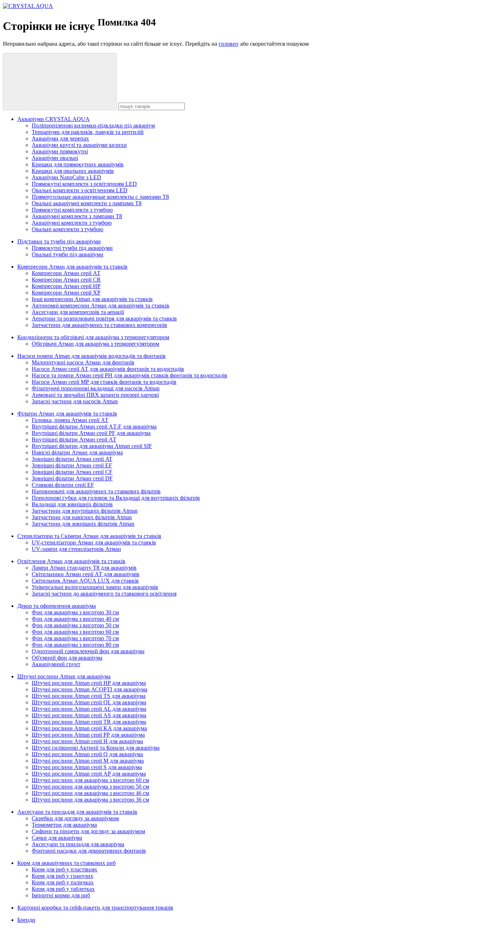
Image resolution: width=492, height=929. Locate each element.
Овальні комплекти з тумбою (67, 229)
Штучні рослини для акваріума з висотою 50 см (90, 787)
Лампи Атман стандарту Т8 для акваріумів (84, 568)
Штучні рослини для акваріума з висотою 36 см (90, 799)
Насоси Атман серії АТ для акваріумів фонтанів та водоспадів (108, 369)
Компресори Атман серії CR (66, 280)
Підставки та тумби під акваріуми (59, 241)
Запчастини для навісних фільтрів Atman (82, 517)
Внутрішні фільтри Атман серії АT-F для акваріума (94, 426)
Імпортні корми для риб (61, 895)
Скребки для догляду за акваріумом (75, 818)
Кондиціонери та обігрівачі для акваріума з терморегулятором (93, 337)
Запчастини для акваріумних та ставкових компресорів (99, 325)
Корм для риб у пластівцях (64, 869)
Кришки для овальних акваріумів (73, 171)
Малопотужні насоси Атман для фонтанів (83, 362)
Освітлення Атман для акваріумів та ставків (71, 561)
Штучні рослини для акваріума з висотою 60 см (90, 780)
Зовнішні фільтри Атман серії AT (72, 459)
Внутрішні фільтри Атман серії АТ (74, 439)
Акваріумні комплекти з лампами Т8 (77, 216)
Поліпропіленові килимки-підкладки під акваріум (93, 125)
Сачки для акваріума (57, 838)
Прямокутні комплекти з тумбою (72, 210)
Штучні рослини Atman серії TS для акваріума (89, 696)
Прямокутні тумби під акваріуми (72, 248)
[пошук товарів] (60, 81)
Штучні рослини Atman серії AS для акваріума (89, 715)
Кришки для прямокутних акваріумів (78, 164)
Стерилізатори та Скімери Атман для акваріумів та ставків (89, 536)
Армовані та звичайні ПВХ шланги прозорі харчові (95, 395)
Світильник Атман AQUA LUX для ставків (85, 581)
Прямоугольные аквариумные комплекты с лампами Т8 (100, 197)
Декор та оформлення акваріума (56, 606)
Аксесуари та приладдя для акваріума (78, 844)
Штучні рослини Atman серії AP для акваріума (89, 774)
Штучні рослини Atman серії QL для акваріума (89, 702)
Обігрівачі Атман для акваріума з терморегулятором (95, 344)
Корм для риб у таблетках (63, 889)
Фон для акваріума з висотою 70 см (75, 638)
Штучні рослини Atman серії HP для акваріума (89, 683)
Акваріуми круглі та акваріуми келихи (79, 145)
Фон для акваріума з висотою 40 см (75, 619)
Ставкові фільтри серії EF (63, 485)
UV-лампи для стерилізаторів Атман (76, 549)
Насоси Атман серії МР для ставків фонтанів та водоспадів (104, 382)
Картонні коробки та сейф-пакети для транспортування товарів (95, 908)
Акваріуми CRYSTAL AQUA (53, 119)
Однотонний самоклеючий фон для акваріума (88, 651)
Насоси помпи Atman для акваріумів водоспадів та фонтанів (91, 356)
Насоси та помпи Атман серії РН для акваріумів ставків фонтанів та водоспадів (129, 375)
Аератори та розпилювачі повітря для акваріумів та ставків (104, 318)
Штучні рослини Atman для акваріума (64, 676)
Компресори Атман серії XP (66, 293)
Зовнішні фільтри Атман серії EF (72, 465)
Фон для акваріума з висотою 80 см (75, 645)
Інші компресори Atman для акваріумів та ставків (92, 299)
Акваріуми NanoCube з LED (66, 177)
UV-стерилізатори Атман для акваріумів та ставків (94, 542)
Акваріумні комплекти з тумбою (72, 223)
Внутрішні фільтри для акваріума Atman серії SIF (92, 446)
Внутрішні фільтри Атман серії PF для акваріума (91, 433)
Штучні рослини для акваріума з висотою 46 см (90, 793)
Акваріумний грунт (56, 664)
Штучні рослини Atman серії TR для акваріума (89, 722)
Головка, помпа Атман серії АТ (70, 420)
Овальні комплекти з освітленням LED (80, 190)
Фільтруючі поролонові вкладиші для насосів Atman (96, 388)
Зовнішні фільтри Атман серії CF (72, 472)
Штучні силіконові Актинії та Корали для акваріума (96, 748)
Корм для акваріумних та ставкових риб (66, 863)
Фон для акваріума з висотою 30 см (75, 612)
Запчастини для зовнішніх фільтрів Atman (83, 524)
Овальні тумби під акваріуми (67, 254)
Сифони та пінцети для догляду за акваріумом (88, 831)
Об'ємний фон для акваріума (67, 658)
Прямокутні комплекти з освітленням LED (84, 184)
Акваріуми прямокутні (60, 151)
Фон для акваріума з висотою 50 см (75, 625)
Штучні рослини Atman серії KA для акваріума (89, 728)
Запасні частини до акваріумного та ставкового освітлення (104, 594)
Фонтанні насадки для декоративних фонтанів (89, 851)
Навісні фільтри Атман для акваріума (77, 452)
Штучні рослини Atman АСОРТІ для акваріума (89, 689)
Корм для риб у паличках (63, 882)
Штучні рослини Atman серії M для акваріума (88, 761)
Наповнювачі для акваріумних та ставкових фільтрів (96, 491)
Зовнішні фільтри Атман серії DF (72, 478)
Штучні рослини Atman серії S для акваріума (87, 767)
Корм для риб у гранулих (62, 876)
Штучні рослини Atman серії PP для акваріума (88, 735)
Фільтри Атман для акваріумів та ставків (67, 413)
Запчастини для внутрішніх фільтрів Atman (85, 511)
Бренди (26, 920)
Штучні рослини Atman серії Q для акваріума (87, 754)
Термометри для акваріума (64, 825)
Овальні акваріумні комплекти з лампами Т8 (87, 203)
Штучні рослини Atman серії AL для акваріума (89, 709)
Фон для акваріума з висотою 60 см (75, 632)
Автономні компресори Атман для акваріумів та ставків (100, 305)
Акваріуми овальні (55, 158)
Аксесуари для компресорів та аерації (78, 312)
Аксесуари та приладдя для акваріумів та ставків (77, 812)
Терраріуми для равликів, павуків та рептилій (88, 132)
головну (229, 44)
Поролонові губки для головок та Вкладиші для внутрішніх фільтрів (116, 498)
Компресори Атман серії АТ (66, 273)
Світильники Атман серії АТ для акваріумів (85, 574)
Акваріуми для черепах (60, 138)
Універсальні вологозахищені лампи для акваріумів (95, 587)
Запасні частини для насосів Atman (75, 401)
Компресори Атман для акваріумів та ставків (72, 267)
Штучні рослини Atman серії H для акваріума (87, 741)
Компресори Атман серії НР (66, 286)
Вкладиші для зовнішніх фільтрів (72, 504)
